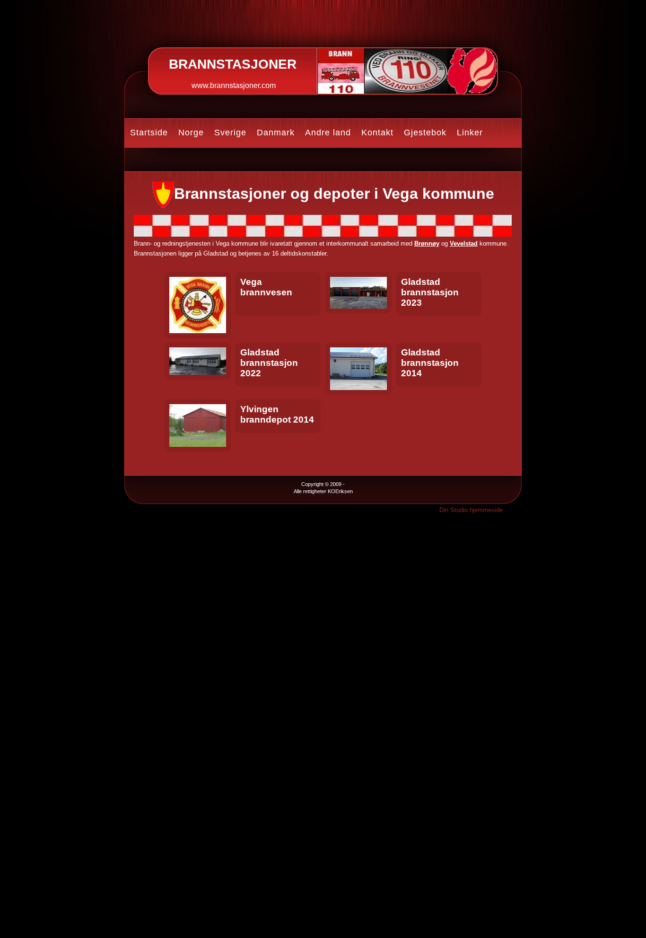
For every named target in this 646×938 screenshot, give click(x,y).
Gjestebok (425, 132)
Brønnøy (426, 243)
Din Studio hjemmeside (471, 509)
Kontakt (377, 132)
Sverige (230, 132)
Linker (470, 132)
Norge (191, 132)
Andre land (328, 132)
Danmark (276, 132)
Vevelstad (464, 243)
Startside (149, 132)
